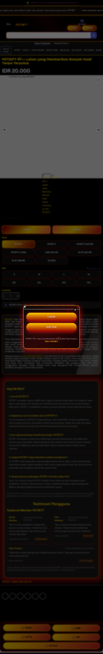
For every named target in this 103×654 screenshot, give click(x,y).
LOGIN (51, 317)
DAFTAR (51, 327)
